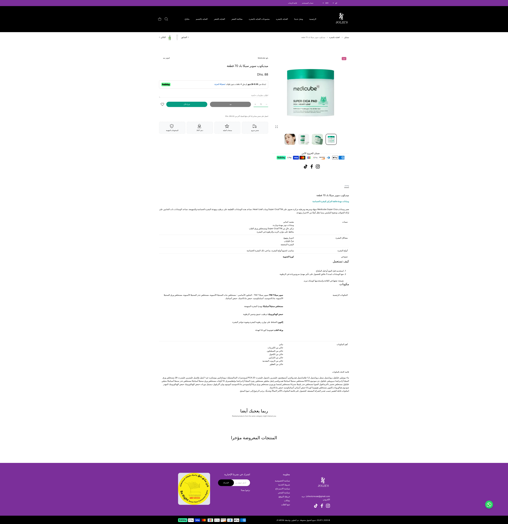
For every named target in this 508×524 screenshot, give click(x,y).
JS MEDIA (280, 520)
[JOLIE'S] (341, 19)
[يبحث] (166, 19)
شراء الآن (187, 104)
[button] (280, 93)
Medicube (261, 58)
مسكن (346, 37)
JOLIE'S (319, 520)
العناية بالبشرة (334, 37)
